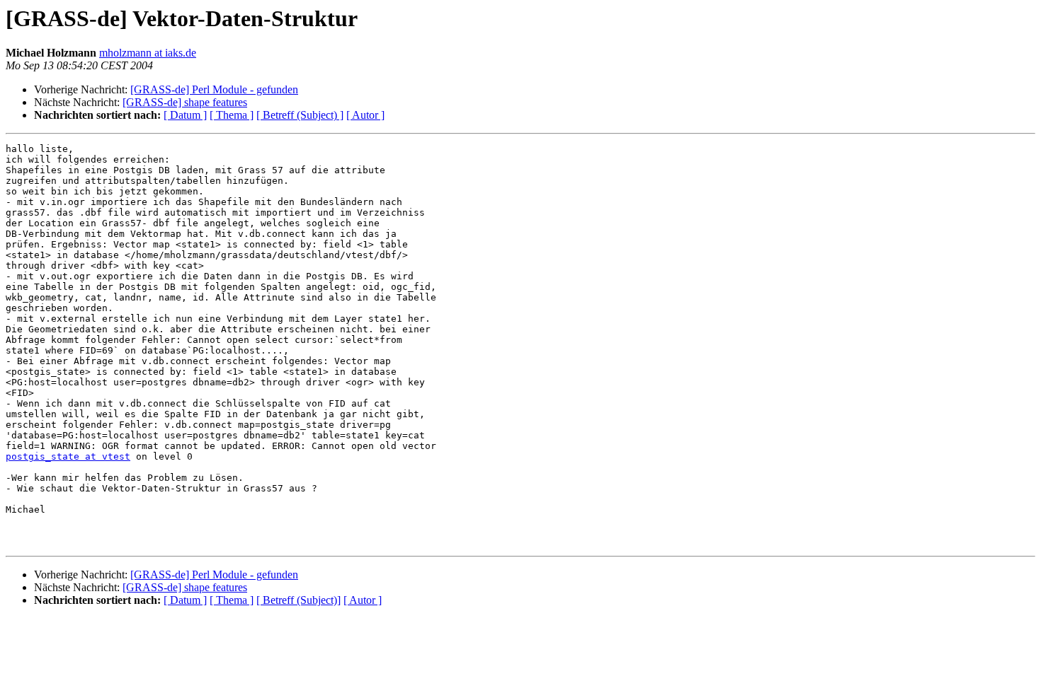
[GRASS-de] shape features (185, 102)
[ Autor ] (365, 115)
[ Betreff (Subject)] (298, 600)
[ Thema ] (232, 115)
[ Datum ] (185, 115)
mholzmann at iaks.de (147, 53)
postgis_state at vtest (68, 456)
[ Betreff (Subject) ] (299, 115)
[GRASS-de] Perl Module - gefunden (214, 89)
